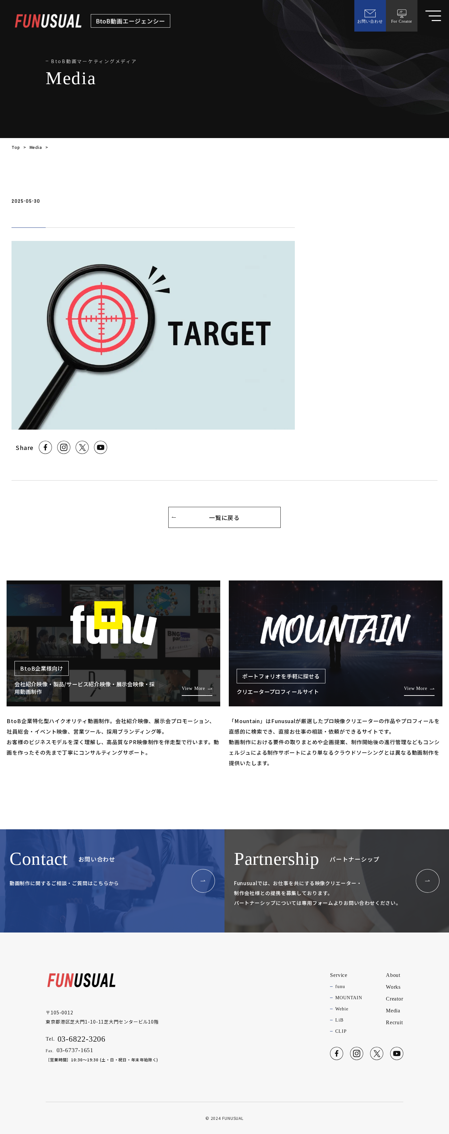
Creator (394, 999)
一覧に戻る (224, 517)
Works (393, 987)
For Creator (402, 21)
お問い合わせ (370, 21)
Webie (341, 1008)
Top (16, 147)
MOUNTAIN (348, 997)
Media (36, 147)
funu (340, 986)
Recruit (394, 1022)
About (393, 975)
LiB (339, 1020)
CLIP (341, 1031)
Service (338, 975)
